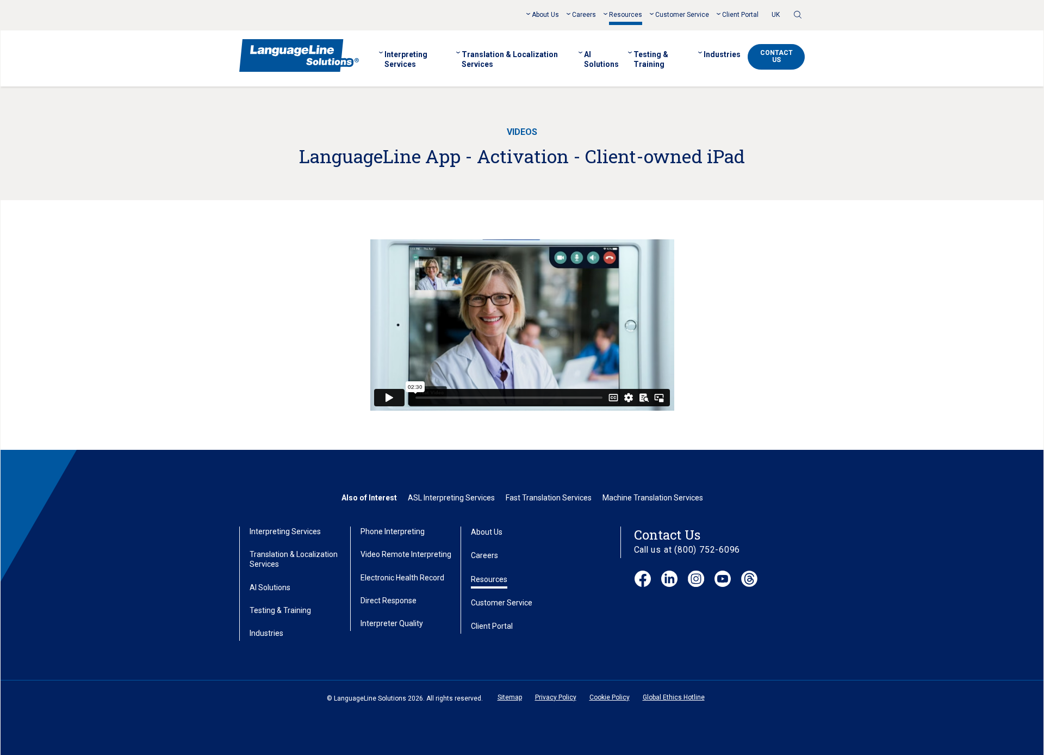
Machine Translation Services (652, 497)
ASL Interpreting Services (451, 497)
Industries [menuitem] (722, 54)
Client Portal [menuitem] (740, 14)
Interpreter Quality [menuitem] (392, 623)
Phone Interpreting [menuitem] (393, 531)
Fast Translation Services (549, 497)
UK (776, 14)
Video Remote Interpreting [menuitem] (406, 554)
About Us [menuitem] (545, 14)
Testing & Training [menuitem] (650, 59)
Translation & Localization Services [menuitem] (510, 59)
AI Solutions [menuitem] (601, 59)
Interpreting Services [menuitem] (405, 59)
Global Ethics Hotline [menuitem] (674, 697)
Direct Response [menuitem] (389, 600)
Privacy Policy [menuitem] (555, 697)
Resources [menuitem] (625, 14)
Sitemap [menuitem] (510, 697)
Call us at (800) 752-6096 (687, 549)
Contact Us (776, 56)
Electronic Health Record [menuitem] (402, 577)
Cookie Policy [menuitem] (609, 697)
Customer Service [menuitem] (682, 14)
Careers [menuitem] (584, 14)
